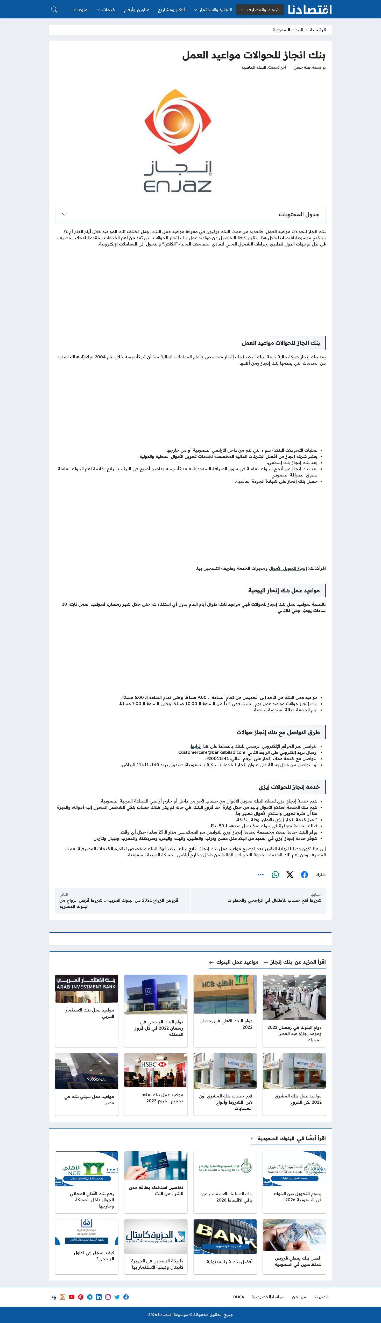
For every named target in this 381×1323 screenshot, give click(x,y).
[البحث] (54, 9)
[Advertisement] (190, 287)
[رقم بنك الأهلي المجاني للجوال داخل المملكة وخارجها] (86, 1182)
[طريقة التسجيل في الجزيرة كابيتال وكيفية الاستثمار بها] (155, 1246)
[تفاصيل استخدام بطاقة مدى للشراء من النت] (155, 1182)
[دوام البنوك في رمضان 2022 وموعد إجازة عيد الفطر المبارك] (294, 1011)
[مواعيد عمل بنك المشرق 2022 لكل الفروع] (294, 1084)
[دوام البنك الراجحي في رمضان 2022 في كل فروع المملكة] (155, 1011)
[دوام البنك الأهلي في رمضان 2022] (225, 1011)
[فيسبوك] (304, 875)
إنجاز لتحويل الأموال (288, 568)
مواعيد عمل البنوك (237, 962)
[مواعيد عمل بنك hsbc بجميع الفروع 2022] (155, 1084)
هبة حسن (302, 67)
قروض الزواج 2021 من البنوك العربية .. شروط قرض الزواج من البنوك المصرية (118, 903)
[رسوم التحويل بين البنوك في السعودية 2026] (294, 1182)
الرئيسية (318, 29)
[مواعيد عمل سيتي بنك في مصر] (86, 1084)
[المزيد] (260, 875)
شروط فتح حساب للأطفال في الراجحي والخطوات (275, 900)
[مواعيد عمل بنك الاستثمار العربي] (86, 1011)
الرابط (196, 746)
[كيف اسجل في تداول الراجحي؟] (86, 1246)
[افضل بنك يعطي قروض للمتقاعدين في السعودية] (294, 1246)
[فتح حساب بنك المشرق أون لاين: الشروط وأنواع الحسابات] (225, 1084)
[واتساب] (275, 875)
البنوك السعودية (287, 29)
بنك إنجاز (281, 962)
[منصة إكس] (290, 875)
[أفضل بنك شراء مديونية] (225, 1246)
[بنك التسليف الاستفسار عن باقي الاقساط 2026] (225, 1182)
